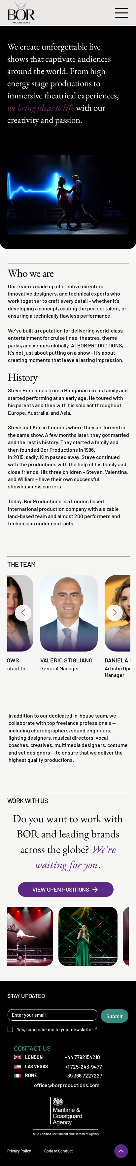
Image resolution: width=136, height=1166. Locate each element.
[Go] (121, 1151)
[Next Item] (114, 613)
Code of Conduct (58, 1150)
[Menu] (121, 12)
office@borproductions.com (66, 1085)
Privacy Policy (19, 1150)
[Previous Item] (23, 613)
